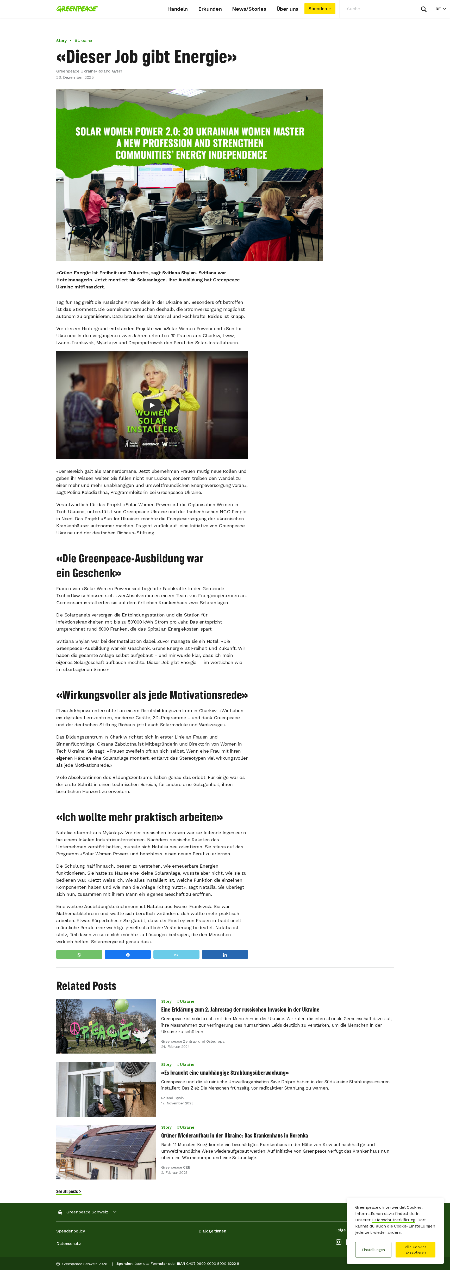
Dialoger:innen (212, 1231)
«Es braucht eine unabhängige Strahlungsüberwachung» (225, 1073)
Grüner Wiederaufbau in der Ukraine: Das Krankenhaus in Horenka (234, 1135)
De (442, 8)
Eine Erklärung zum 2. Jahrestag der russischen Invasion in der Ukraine (240, 1009)
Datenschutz (68, 1243)
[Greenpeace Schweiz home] (75, 9)
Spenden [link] (318, 8)
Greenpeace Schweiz (87, 1211)
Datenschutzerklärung (393, 1219)
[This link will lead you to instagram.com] (338, 1243)
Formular (159, 1263)
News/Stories (249, 9)
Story (61, 40)
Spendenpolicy (70, 1231)
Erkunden (210, 9)
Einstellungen (373, 1250)
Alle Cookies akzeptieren (415, 1249)
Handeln (177, 9)
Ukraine (187, 1001)
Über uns (287, 9)
